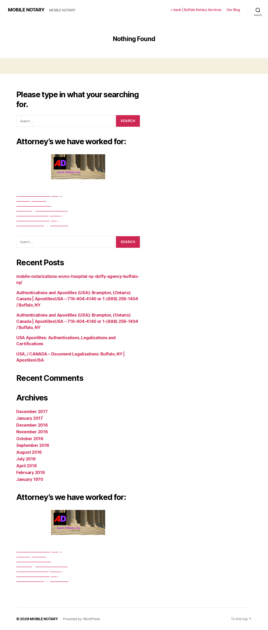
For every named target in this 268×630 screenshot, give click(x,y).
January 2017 (29, 418)
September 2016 (32, 445)
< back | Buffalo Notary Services (196, 10)
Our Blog (233, 10)
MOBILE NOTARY (26, 9)
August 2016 (29, 452)
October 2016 (29, 438)
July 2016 (26, 458)
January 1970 (29, 479)
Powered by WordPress (81, 619)
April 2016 (26, 465)
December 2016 (32, 425)
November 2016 (32, 431)
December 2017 (32, 411)
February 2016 (30, 472)
